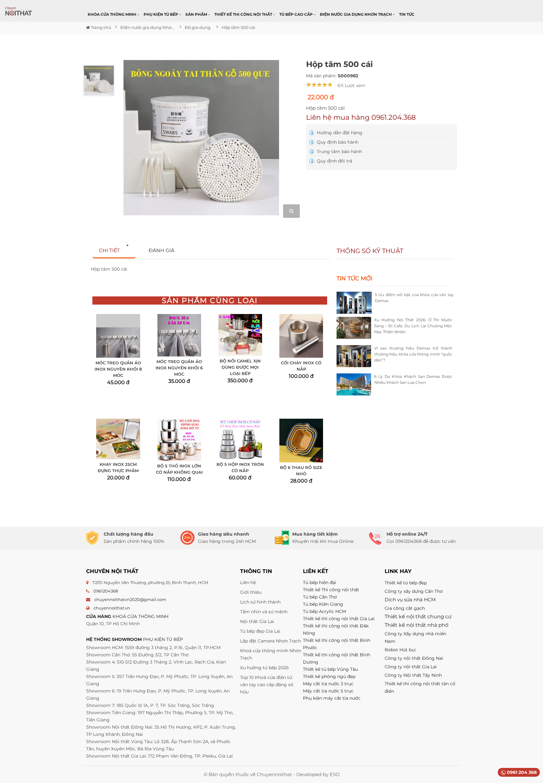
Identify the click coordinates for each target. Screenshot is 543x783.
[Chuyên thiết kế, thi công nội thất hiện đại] (19, 11)
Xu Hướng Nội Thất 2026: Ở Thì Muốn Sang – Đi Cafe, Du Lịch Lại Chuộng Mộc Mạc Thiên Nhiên (413, 325)
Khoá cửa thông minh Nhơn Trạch (270, 654)
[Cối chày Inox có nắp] (301, 336)
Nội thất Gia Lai (257, 621)
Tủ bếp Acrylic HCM (324, 611)
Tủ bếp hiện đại (319, 582)
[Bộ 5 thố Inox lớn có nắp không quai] (179, 440)
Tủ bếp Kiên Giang (323, 604)
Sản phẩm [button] (196, 14)
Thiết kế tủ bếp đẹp (406, 583)
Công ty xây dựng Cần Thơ (414, 591)
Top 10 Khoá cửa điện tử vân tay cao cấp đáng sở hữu (266, 685)
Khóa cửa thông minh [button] (112, 14)
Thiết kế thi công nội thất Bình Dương (336, 658)
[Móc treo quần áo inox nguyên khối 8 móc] (118, 336)
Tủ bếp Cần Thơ (320, 597)
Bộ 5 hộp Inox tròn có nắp (240, 467)
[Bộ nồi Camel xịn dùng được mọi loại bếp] (240, 335)
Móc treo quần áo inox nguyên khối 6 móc (179, 368)
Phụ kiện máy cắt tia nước (331, 698)
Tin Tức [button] (406, 14)
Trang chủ (100, 27)
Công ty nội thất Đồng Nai (414, 658)
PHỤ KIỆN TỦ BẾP (163, 639)
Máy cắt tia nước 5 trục (329, 691)
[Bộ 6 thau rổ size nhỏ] (301, 440)
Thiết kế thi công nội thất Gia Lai (339, 618)
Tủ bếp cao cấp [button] (296, 14)
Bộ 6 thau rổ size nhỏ (301, 470)
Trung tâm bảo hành (338, 151)
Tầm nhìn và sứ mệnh (264, 612)
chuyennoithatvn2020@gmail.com (130, 599)
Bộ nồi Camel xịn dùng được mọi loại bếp (240, 367)
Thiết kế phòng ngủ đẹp (329, 676)
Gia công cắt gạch (405, 608)
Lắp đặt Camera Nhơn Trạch (270, 641)
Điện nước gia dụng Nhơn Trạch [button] (356, 14)
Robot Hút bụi (400, 650)
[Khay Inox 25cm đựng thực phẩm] (118, 439)
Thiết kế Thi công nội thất (331, 590)
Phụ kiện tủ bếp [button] (161, 14)
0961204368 (105, 590)
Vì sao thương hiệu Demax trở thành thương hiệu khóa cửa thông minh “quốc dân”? (413, 354)
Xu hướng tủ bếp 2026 (264, 667)
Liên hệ (248, 582)
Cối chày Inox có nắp (301, 366)
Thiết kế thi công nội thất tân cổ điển (420, 687)
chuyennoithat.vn (112, 607)
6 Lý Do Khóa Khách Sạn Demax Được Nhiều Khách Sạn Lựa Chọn (413, 379)
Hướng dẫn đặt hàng (338, 132)
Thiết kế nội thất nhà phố (416, 625)
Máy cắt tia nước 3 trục (328, 684)
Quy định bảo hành (337, 142)
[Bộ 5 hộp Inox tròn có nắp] (240, 439)
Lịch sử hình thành (260, 602)
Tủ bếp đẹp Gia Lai (260, 631)
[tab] (114, 251)
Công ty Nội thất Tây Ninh (413, 675)
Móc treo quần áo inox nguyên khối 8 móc (118, 369)
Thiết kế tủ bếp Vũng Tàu (330, 669)
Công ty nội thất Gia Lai (411, 667)
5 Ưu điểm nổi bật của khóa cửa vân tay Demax (414, 297)
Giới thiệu (250, 592)
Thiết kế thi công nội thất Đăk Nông (336, 629)
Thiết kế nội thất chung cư (418, 617)
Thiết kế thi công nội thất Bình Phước (336, 643)
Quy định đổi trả (333, 161)
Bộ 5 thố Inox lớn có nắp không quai (179, 469)
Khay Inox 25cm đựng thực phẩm (118, 467)
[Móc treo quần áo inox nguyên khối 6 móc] (179, 335)
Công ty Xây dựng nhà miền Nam (415, 637)
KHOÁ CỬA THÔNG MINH (140, 616)
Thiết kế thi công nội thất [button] (243, 14)
